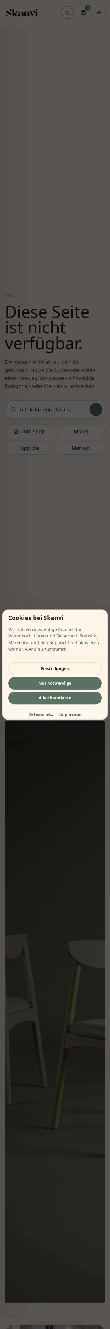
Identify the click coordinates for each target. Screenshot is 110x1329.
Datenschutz (40, 714)
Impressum (70, 714)
